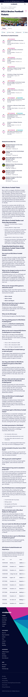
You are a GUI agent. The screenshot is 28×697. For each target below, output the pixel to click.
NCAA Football (12, 7)
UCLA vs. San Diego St (9, 300)
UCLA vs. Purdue (8, 298)
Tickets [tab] (4, 28)
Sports (6, 7)
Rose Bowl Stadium (6, 326)
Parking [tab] (10, 28)
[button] (3, 32)
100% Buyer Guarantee (16, 1)
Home (2, 7)
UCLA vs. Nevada (8, 296)
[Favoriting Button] (26, 11)
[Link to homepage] (14, 4)
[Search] (25, 4)
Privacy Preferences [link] (6, 686)
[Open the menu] (2, 4)
